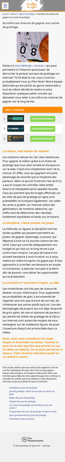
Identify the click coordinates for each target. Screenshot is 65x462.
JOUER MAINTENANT (43, 118)
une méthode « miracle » (30, 65)
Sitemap (46, 445)
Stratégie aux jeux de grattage (23, 387)
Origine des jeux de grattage (22, 401)
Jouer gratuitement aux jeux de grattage (27, 415)
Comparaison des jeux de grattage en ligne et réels (32, 411)
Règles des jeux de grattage (22, 397)
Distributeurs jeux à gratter (21, 418)
